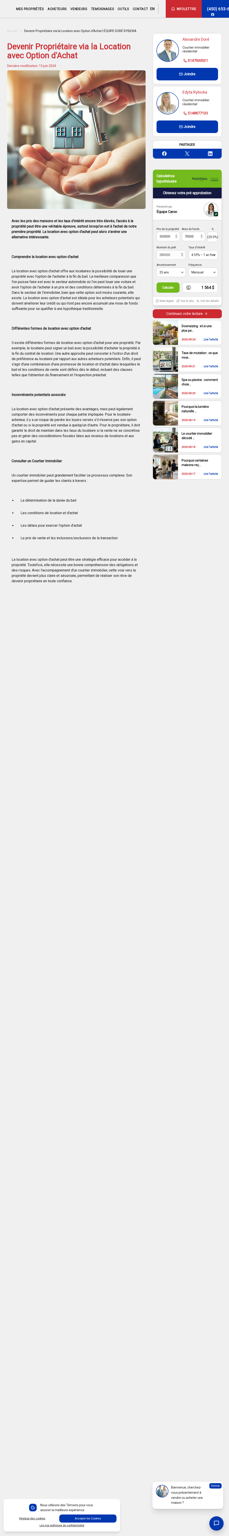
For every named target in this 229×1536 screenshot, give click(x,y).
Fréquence (195, 264)
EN (152, 9)
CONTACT (140, 9)
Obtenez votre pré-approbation (187, 193)
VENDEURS (78, 9)
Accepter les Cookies (88, 1518)
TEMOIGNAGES (102, 9)
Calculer (168, 287)
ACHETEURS (57, 9)
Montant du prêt (166, 247)
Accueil (12, 31)
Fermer (215, 1485)
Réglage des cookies (32, 1518)
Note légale (167, 301)
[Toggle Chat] (216, 1523)
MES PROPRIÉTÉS (30, 9)
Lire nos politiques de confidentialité (62, 1525)
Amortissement (166, 264)
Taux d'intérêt (197, 247)
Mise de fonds (190, 229)
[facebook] (212, 14)
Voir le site (187, 301)
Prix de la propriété (168, 229)
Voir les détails (209, 301)
